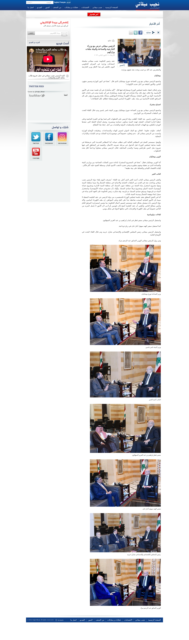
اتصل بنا (31, 7)
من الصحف (57, 7)
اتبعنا (65, 95)
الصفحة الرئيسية (111, 7)
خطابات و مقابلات (71, 7)
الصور (47, 7)
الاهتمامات (85, 7)
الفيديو (39, 7)
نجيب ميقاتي (97, 7)
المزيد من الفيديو (34, 42)
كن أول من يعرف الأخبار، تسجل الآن (55, 26)
